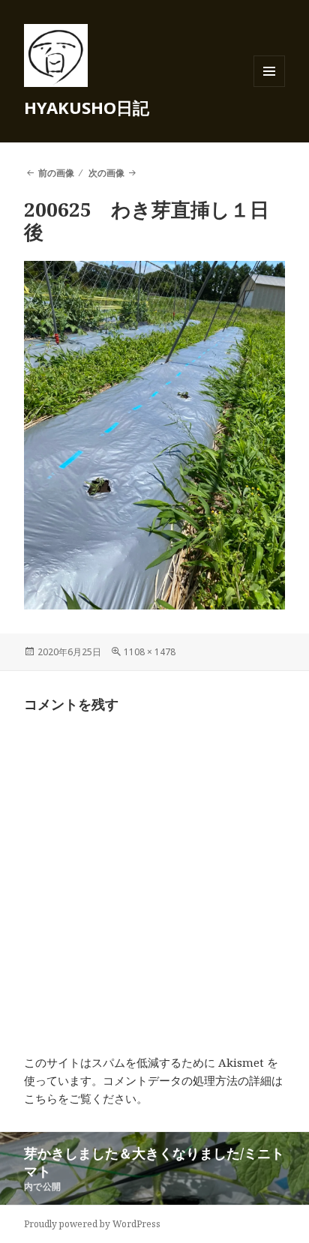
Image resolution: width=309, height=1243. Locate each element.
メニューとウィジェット (269, 86)
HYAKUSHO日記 (86, 107)
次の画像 (106, 172)
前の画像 (56, 172)
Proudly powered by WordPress (92, 1224)
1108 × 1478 (150, 651)
